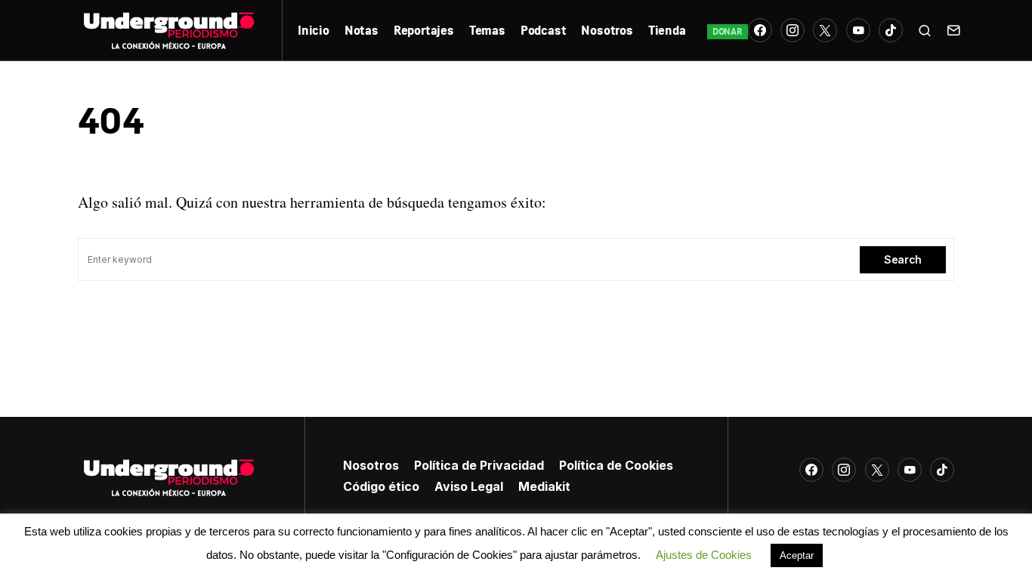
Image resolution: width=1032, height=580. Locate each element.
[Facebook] (760, 30)
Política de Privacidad (479, 465)
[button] (925, 30)
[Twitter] (825, 30)
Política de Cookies (616, 465)
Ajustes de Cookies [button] (704, 554)
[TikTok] (891, 30)
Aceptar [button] (797, 555)
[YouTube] (858, 30)
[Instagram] (792, 30)
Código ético (381, 486)
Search (903, 259)
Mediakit (544, 486)
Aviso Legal (468, 486)
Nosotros (371, 465)
